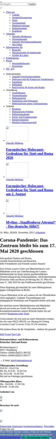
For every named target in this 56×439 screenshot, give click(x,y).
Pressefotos (17, 66)
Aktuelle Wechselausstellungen (26, 42)
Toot (13, 334)
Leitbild (15, 15)
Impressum (17, 426)
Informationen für (14, 47)
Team (14, 20)
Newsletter (17, 44)
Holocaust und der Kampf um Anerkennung (32, 79)
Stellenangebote (19, 28)
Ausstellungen (18, 93)
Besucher (16, 50)
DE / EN (10, 69)
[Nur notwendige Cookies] (50, 438)
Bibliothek (17, 84)
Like (18, 334)
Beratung (16, 109)
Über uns (10, 12)
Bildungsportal (19, 98)
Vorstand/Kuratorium (22, 17)
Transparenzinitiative (33, 426)
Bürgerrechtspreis (20, 119)
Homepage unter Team (18, 313)
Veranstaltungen (19, 39)
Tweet (8, 334)
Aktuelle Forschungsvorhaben (26, 76)
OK (23, 437)
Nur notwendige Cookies (37, 437)
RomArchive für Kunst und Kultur (28, 87)
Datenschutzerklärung (10, 437)
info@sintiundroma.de (21, 360)
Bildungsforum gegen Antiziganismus (29, 103)
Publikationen (12, 58)
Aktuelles (10, 34)
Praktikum (17, 31)
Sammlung (17, 82)
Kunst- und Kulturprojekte (24, 117)
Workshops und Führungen (25, 101)
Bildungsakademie (20, 114)
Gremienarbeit (18, 23)
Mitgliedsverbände (20, 25)
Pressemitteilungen (21, 63)
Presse (9, 60)
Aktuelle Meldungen (21, 36)
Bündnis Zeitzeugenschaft (24, 122)
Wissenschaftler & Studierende (26, 52)
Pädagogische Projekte (22, 111)
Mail (2, 334)
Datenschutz (6, 426)
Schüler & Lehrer (20, 55)
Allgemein (40, 232)
